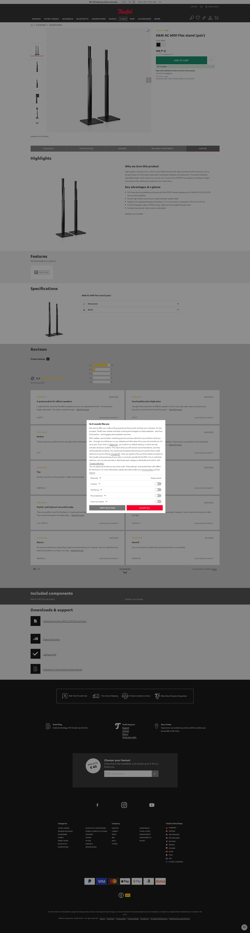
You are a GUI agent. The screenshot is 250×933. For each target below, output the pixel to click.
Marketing (95, 490)
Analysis (94, 484)
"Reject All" (113, 444)
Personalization (97, 495)
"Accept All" (115, 454)
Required (94, 478)
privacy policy (147, 469)
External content (97, 501)
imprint (92, 472)
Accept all (145, 508)
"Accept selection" (96, 463)
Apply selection (107, 508)
